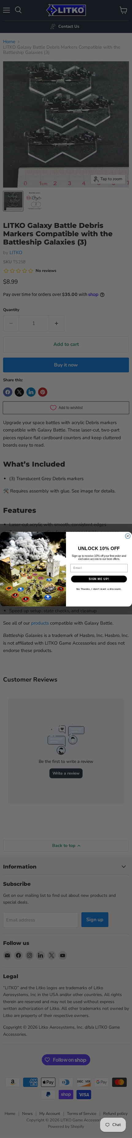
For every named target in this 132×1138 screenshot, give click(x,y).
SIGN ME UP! (99, 578)
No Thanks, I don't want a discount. (99, 589)
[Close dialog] (127, 536)
